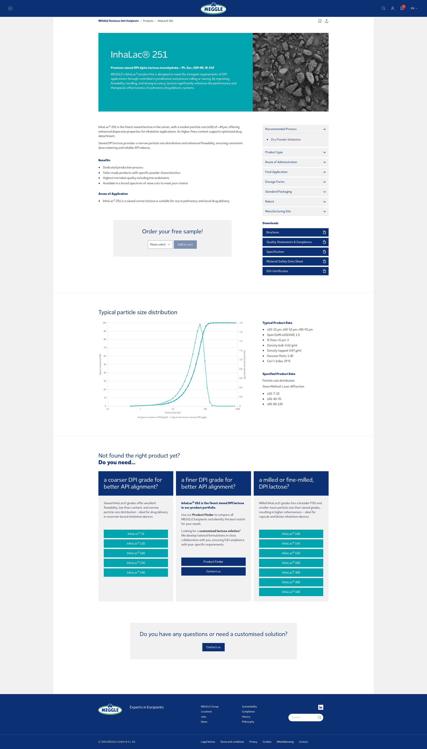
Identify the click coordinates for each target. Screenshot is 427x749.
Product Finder (213, 562)
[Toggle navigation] (10, 8)
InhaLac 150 (291, 553)
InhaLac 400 (291, 582)
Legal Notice (208, 741)
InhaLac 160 (136, 553)
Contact (303, 741)
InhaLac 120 (136, 543)
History (246, 716)
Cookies (267, 741)
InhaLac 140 (291, 533)
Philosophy (248, 721)
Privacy (253, 741)
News (204, 721)
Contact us (213, 571)
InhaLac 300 (291, 572)
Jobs (203, 716)
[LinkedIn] (320, 707)
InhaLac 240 (136, 572)
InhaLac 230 (136, 563)
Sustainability (249, 706)
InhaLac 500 (291, 592)
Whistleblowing (285, 741)
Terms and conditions (232, 741)
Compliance (248, 711)
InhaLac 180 (291, 563)
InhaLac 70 (136, 533)
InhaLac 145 (291, 543)
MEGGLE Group (210, 706)
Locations (206, 711)
